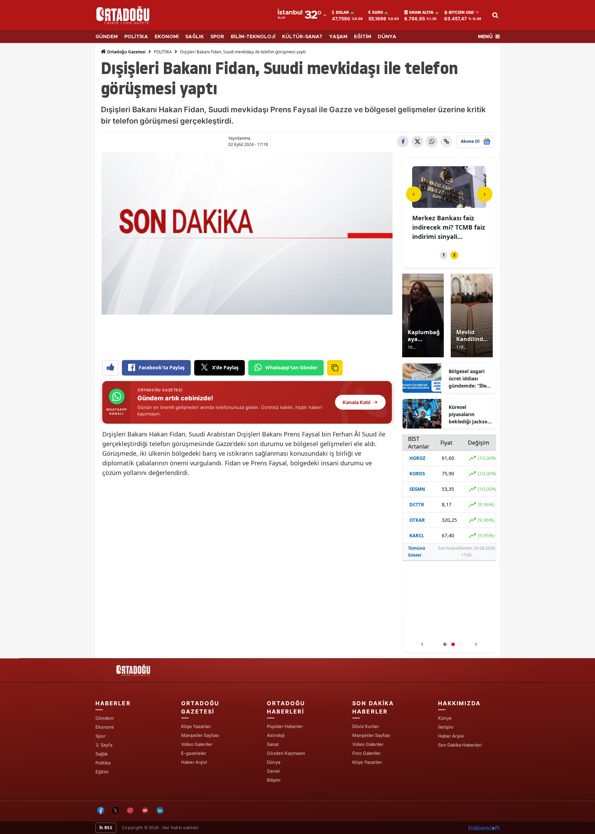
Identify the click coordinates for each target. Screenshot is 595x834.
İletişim (445, 727)
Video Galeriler (196, 744)
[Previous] (413, 194)
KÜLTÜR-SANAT (302, 36)
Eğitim (101, 771)
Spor (100, 735)
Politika (103, 762)
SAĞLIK (194, 36)
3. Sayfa (103, 744)
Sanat (273, 744)
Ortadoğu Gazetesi (126, 52)
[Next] (484, 194)
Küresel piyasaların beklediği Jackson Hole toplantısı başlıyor (470, 414)
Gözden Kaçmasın (286, 753)
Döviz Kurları (365, 726)
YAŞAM (338, 36)
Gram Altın (421, 12)
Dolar (342, 12)
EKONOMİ (167, 36)
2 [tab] (454, 255)
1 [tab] (443, 255)
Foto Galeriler (366, 753)
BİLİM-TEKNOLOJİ (253, 36)
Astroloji (275, 735)
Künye (445, 718)
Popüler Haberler (285, 726)
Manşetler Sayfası (200, 735)
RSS (107, 828)
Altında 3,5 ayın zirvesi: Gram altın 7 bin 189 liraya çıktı (447, 227)
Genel (273, 771)
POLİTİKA (136, 36)
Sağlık (101, 753)
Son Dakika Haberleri (460, 744)
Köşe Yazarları (196, 726)
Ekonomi (104, 727)
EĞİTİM (362, 36)
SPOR (217, 36)
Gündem (104, 718)
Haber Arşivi (194, 762)
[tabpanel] (449, 204)
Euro (377, 12)
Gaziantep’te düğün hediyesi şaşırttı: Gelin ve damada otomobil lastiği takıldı (449, 630)
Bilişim (273, 780)
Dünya (273, 762)
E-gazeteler (193, 753)
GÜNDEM (106, 36)
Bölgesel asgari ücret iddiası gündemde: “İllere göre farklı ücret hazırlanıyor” (470, 378)
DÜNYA (387, 36)
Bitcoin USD (461, 12)
